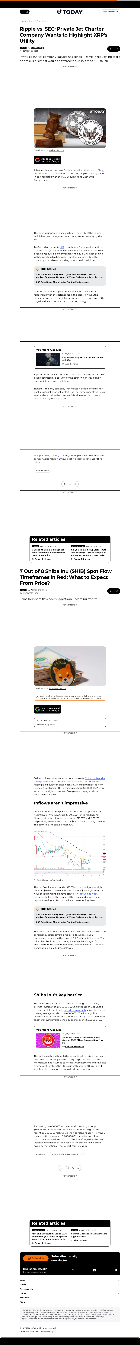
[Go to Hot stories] (102, 269)
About (23, 1302)
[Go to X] (73, 1270)
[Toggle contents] (62, 1168)
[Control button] (117, 49)
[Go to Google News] (47, 160)
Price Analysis (78, 546)
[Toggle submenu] (118, 1280)
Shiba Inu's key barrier (46, 725)
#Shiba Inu (41, 1154)
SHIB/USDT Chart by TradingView (48, 880)
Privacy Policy (47, 1331)
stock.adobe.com (56, 150)
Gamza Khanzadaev (74, 1046)
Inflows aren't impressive (47, 720)
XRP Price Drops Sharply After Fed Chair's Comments (62, 282)
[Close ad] (139, 2)
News (23, 48)
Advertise (24, 1298)
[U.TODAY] (70, 11)
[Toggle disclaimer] (36, 697)
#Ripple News (42, 470)
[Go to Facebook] (94, 1270)
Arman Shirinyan (43, 559)
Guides (23, 1293)
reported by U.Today (48, 455)
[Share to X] (110, 49)
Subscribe (38, 1258)
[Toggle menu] (25, 12)
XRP (62, 247)
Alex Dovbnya (37, 48)
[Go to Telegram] (115, 1270)
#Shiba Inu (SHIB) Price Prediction (67, 1154)
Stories (23, 1284)
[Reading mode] (64, 484)
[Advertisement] (70, 86)
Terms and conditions (30, 1331)
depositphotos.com (57, 688)
